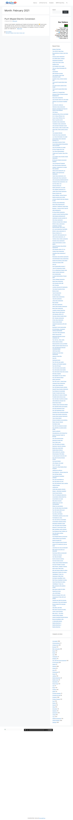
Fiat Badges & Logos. (57, 517)
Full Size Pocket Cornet (57, 560)
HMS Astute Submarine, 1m (58, 236)
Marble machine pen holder (58, 197)
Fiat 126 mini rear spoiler (58, 362)
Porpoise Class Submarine (58, 240)
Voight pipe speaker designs (58, 489)
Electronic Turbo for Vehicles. (59, 446)
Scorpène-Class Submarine (58, 121)
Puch (7, 31)
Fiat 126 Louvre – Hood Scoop (59, 381)
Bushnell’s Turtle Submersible (59, 327)
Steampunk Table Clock (57, 576)
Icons (53, 670)
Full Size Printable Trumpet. (58, 564)
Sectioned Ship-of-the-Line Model (60, 114)
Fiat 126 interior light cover (58, 510)
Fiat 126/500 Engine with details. (60, 406)
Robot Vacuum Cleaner (57, 422)
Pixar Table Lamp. (56, 442)
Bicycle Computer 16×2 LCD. (58, 595)
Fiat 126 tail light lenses (57, 438)
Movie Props (55, 683)
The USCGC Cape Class (57, 51)
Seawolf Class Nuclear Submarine (60, 389)
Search (54, 9)
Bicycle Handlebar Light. (58, 619)
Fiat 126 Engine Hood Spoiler (59, 369)
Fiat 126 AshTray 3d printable (59, 519)
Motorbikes (55, 681)
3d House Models (56, 461)
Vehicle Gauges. (56, 485)
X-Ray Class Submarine (57, 320)
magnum (12, 32)
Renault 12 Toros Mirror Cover (59, 527)
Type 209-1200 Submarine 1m (59, 234)
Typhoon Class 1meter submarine (60, 238)
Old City (54, 264)
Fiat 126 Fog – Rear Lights (58, 339)
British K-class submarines (58, 223)
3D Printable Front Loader (58, 66)
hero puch (8, 32)
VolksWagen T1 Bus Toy (57, 583)
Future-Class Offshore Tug (58, 118)
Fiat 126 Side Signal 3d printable (59, 508)
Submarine (54, 712)
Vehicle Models (55, 720)
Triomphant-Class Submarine (59, 123)
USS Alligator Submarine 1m (58, 189)
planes (53, 691)
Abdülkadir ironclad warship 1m (59, 218)
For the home (55, 662)
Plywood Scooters (56, 693)
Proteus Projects (56, 699)
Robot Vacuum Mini (56, 334)
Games (54, 664)
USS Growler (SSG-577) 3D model (60, 99)
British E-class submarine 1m (59, 231)
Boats (53, 650)
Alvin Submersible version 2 (58, 266)
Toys (53, 716)
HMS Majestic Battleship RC (58, 216)
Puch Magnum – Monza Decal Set (60, 472)
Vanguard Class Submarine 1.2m (59, 181)
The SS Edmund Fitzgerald (58, 163)
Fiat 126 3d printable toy (58, 479)
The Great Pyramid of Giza (58, 289)
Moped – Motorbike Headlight (59, 491)
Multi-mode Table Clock (57, 568)
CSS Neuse (55, 112)
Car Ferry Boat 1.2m (56, 183)
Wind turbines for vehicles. (58, 452)
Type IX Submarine (56, 292)
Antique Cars (55, 645)
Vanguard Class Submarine (58, 383)
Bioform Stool (55, 291)
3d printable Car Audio (57, 498)
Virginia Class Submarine (58, 251)
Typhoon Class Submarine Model (60, 404)
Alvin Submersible (56, 274)
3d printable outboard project (59, 521)
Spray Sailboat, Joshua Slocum (59, 195)
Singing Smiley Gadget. (57, 615)
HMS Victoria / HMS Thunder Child (60, 127)
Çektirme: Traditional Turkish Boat (60, 206)
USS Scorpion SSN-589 (57, 283)
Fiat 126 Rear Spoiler (57, 474)
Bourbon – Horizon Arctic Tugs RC (60, 208)
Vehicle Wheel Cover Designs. (59, 538)
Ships (53, 707)
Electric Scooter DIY (56, 540)
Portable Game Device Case (58, 396)
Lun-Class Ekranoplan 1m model (59, 136)
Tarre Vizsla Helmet (56, 418)
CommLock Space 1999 (57, 262)
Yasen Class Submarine (57, 385)
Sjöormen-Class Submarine (58, 106)
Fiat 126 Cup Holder (57, 511)
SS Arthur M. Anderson (57, 104)
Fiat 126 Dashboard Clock (58, 410)
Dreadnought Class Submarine (59, 177)
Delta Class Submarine (57, 281)
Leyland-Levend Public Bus (58, 310)
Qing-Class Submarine (57, 97)
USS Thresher (55, 285)
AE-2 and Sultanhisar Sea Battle (59, 229)
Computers (54, 656)
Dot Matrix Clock (56, 424)
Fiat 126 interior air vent (57, 481)
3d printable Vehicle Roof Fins (59, 496)
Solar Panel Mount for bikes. (58, 582)
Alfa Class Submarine (57, 304)
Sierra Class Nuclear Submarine (59, 306)
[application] (38, 730)
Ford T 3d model (56, 465)
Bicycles (54, 647)
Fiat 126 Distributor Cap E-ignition (60, 483)
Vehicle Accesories (56, 718)
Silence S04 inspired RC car (58, 170)
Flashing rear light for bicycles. (59, 600)
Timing (54, 714)
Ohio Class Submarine (57, 220)
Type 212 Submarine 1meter (58, 268)
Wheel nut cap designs (57, 506)
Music (53, 687)
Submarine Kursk (56, 360)
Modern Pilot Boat (56, 49)
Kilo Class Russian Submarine (59, 165)
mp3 (53, 685)
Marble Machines (56, 627)
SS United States (56, 294)
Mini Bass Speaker (56, 373)
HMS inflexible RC (56, 210)
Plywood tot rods (56, 695)
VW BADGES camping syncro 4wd (60, 515)
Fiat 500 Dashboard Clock (58, 408)
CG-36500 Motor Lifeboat (58, 58)
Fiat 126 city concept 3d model (59, 425)
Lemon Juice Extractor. (57, 611)
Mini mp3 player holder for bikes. (60, 570)
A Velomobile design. (57, 621)
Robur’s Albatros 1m (57, 233)
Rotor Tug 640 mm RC (57, 119)
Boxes (53, 652)
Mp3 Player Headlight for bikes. (59, 580)
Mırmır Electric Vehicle (57, 341)
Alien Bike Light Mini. (57, 607)
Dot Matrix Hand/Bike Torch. (58, 578)
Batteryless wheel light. (57, 448)
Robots (54, 703)
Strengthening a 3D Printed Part (59, 433)
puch (24, 32)
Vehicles (9, 31)
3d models (54, 641)
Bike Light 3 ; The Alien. (57, 613)
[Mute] (48, 730)
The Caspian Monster (57, 133)
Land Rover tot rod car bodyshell (60, 547)
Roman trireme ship (56, 193)
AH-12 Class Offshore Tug (58, 116)
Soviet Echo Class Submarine (59, 134)
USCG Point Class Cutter (58, 62)
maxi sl (17, 32)
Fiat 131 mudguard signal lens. (59, 495)
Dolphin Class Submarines (58, 296)
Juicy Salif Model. (56, 593)
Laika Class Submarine (57, 300)
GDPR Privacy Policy (60, 2)
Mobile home (55, 679)
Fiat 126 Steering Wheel (57, 377)
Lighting (54, 676)
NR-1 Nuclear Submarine (58, 318)
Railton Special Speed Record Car (60, 345)
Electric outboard (56, 431)
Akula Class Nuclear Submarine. (59, 414)
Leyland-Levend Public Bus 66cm (60, 214)
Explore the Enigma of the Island (59, 260)
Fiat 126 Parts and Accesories (59, 660)
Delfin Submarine (56, 379)
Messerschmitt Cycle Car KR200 (59, 343)
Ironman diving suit (56, 185)
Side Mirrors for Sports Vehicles (59, 394)
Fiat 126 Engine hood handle (59, 367)
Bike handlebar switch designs (59, 529)
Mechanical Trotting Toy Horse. (59, 572)
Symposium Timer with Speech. (59, 602)
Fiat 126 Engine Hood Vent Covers (60, 371)
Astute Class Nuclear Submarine (59, 416)
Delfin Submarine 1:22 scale (58, 187)
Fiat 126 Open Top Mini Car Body (60, 398)
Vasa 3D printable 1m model (58, 147)
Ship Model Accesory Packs (58, 142)
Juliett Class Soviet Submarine (59, 191)
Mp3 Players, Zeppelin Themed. (59, 566)
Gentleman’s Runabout (57, 60)
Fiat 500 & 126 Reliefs (57, 513)
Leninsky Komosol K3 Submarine (59, 287)
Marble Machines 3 (56, 623)
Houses (54, 668)
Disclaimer (51, 2)
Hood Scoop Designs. (57, 493)
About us (35, 2)
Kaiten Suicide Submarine (58, 272)
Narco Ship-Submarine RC (58, 204)
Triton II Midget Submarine (58, 279)
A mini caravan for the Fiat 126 (59, 455)
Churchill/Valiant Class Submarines (60, 258)
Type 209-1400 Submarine (58, 332)
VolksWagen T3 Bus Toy (57, 574)
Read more (19, 28)
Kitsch (53, 674)
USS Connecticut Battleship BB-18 (60, 179)
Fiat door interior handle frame (59, 316)
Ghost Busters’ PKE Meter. (58, 453)
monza (21, 32)
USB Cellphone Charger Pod (58, 400)
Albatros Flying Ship (57, 356)
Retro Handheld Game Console (59, 542)
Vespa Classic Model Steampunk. (60, 562)
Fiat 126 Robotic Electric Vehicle (59, 387)
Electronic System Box (57, 440)
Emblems (54, 658)
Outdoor (54, 689)
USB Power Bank (56, 350)
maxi (15, 32)
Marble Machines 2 (56, 625)
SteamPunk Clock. (56, 591)
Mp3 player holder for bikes (58, 589)
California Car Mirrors (57, 470)
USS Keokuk (55, 71)
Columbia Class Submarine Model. (60, 412)
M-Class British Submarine (58, 212)
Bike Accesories (56, 649)
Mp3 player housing (56, 500)
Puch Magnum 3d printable (58, 391)
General (54, 666)
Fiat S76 (54, 358)
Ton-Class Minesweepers (58, 151)
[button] (66, 3)
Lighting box (55, 487)
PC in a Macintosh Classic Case (59, 270)
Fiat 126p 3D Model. (57, 556)
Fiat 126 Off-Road (56, 365)
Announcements (56, 643)
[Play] (25, 730)
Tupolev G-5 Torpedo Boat (58, 92)
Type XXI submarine (57, 298)
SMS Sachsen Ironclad (57, 73)
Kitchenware (55, 672)
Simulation (54, 708)
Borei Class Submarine (57, 308)
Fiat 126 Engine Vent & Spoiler (59, 525)
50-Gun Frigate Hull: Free (58, 149)
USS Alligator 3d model (57, 463)
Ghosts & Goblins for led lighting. (60, 420)
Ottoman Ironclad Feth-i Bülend (59, 221)
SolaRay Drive (55, 64)
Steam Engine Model (57, 321)
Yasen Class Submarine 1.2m (59, 176)
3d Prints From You (43, 2)
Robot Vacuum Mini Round (58, 312)
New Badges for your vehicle (59, 375)
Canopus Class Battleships (58, 202)
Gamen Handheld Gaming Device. (60, 617)
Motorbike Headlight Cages (58, 523)
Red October (55, 302)
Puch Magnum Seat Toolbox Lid (59, 531)
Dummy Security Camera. (58, 558)
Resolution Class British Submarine (60, 256)
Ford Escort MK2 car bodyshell (59, 553)
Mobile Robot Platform (57, 450)
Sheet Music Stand (56, 402)
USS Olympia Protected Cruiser (59, 125)
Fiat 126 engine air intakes (58, 444)
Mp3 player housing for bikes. (59, 609)
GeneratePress (42, 818)
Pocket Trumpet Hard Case (58, 393)
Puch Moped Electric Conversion (20, 19)
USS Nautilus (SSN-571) (58, 314)
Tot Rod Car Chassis (57, 554)
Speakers (54, 710)
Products (54, 697)
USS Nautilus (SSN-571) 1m (58, 249)
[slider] (50, 730)
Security (54, 705)
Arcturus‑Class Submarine (58, 56)
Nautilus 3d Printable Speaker (59, 364)
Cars (53, 654)
